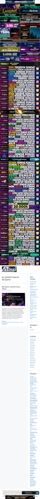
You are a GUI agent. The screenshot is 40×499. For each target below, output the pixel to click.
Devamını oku (16, 318)
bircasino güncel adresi (33, 414)
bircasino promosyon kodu (33, 437)
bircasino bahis (33, 380)
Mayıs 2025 (32, 347)
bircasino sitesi (33, 440)
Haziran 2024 (32, 362)
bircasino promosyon (15, 322)
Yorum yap (5, 324)
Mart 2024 (32, 367)
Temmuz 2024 (33, 360)
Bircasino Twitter (33, 454)
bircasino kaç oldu (33, 423)
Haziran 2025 (32, 345)
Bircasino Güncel (33, 408)
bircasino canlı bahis (33, 385)
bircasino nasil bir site (33, 430)
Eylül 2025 (32, 343)
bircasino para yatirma (33, 432)
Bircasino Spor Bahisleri (33, 442)
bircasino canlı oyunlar (33, 389)
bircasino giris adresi (33, 399)
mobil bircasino (32, 480)
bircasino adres (33, 377)
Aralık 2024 (32, 352)
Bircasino (4, 321)
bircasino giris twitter (33, 404)
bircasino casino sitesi (33, 393)
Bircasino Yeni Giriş (33, 461)
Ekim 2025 (32, 342)
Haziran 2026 (32, 340)
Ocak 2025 (32, 350)
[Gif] (20, 112)
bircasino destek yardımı (33, 396)
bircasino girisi (33, 401)
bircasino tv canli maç (33, 448)
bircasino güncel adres (33, 410)
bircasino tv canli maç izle (33, 451)
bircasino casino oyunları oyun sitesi (33, 391)
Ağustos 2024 (32, 358)
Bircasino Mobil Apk (34, 289)
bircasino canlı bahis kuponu (33, 387)
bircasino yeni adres (33, 457)
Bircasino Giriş (33, 283)
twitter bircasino (33, 482)
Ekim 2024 (32, 355)
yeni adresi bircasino (33, 484)
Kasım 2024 (32, 353)
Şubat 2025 (32, 348)
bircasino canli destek (33, 382)
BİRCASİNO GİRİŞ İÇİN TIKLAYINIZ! (20, 40)
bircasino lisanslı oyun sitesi (7, 322)
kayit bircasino (32, 476)
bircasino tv (32, 445)
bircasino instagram (32, 420)
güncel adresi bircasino (33, 469)
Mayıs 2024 (32, 363)
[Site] (20, 68)
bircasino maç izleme (33, 426)
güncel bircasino (32, 472)
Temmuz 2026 (33, 338)
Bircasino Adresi (33, 281)
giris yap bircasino (32, 465)
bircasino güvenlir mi (33, 416)
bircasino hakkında (34, 418)
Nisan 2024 (32, 365)
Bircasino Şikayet (33, 463)
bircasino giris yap (33, 405)
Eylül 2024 (32, 357)
